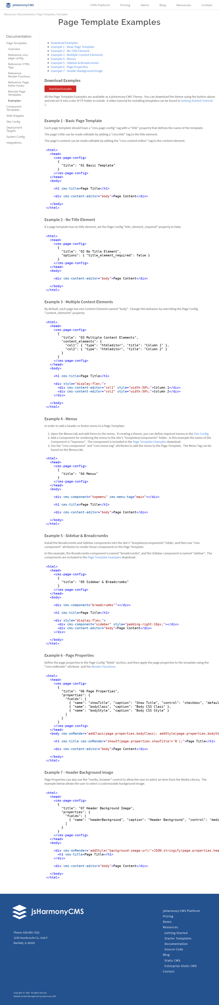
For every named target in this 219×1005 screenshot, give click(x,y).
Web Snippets (15, 115)
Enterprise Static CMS (180, 966)
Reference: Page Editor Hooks (18, 84)
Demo (145, 5)
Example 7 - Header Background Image (77, 71)
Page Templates (16, 43)
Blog (163, 5)
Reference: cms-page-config (18, 56)
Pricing (125, 5)
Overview (14, 49)
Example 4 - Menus (63, 59)
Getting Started (176, 933)
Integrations (13, 142)
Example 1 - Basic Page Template (72, 47)
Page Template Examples (149, 442)
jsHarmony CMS (49, 996)
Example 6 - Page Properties (69, 67)
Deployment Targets (14, 129)
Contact (207, 5)
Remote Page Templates (16, 93)
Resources (184, 5)
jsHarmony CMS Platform (181, 911)
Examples (14, 100)
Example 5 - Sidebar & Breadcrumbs (75, 63)
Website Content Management (26, 996)
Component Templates (13, 108)
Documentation (18, 36)
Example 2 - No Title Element (70, 51)
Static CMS (172, 960)
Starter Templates (177, 938)
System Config (15, 136)
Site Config (13, 121)
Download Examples (64, 43)
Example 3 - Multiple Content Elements (77, 55)
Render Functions (103, 666)
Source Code (173, 949)
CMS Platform (100, 5)
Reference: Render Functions (19, 75)
